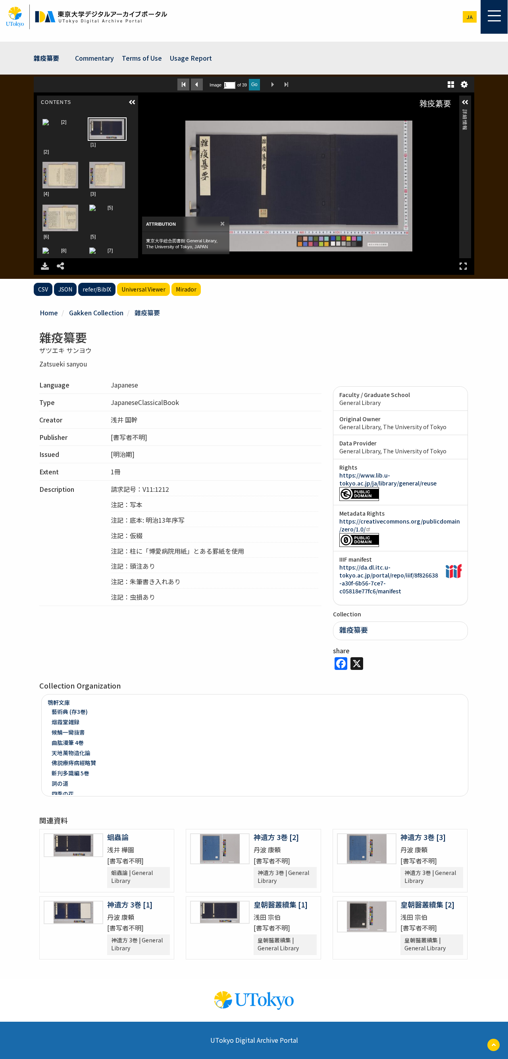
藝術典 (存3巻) (70, 712)
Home (49, 312)
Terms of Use (142, 58)
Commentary (94, 58)
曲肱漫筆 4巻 (68, 742)
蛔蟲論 (118, 837)
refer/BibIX (97, 289)
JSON (65, 289)
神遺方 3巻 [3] (423, 837)
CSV (43, 289)
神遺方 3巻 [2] (276, 837)
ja (470, 17)
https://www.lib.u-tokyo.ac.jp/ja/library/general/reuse (388, 479)
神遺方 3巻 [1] (129, 904)
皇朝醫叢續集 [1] (281, 904)
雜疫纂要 (46, 58)
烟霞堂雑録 (65, 722)
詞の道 (60, 783)
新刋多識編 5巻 (70, 773)
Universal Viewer (143, 289)
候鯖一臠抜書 (68, 732)
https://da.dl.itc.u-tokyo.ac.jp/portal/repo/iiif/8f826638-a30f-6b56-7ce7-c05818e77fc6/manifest (388, 579)
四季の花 (63, 794)
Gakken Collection (96, 312)
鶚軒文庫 (59, 702)
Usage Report (191, 58)
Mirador (186, 289)
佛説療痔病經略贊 (74, 763)
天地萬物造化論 (71, 753)
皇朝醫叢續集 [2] (427, 904)
